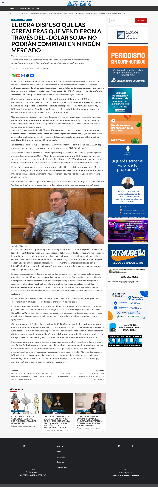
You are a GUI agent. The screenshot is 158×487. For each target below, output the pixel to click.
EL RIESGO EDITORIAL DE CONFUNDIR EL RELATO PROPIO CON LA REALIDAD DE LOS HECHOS (24, 419)
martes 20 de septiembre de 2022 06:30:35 (26, 56)
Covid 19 (22, 20)
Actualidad (15, 20)
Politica (22, 411)
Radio (59, 452)
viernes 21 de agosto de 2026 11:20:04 (89, 428)
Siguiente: (81, 375)
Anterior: (32, 375)
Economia (29, 20)
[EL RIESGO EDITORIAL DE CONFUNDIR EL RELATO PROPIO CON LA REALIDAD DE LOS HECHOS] (25, 403)
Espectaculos (62, 467)
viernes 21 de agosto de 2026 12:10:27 (24, 426)
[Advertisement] (128, 364)
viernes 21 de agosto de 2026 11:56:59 (57, 430)
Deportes (60, 462)
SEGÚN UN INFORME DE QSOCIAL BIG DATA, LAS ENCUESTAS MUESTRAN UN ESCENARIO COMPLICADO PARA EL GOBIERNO (89, 421)
